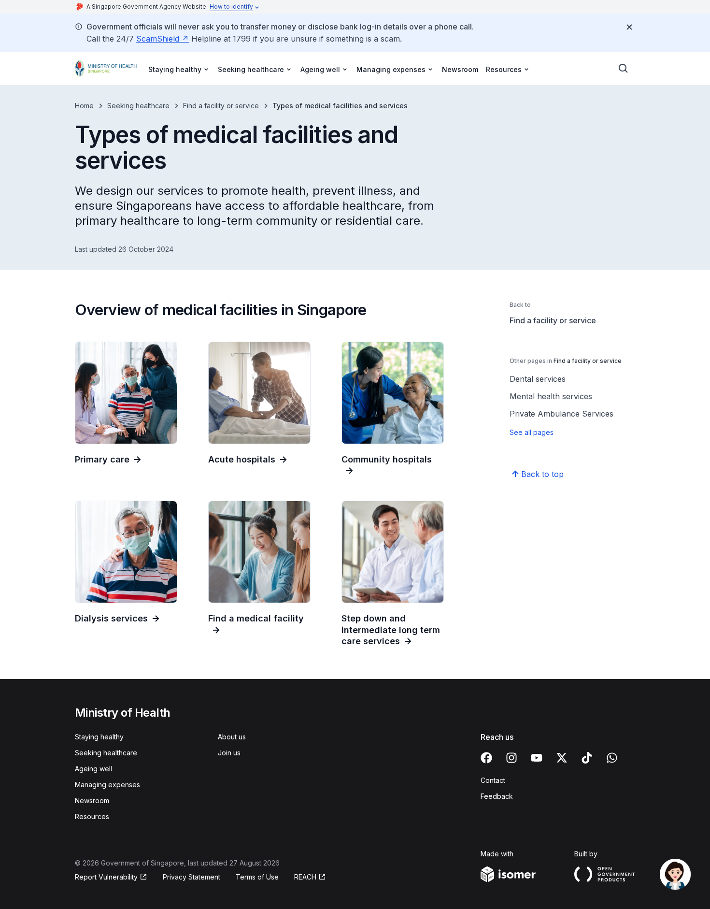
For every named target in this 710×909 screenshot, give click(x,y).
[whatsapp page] (612, 758)
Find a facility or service (221, 105)
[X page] (562, 758)
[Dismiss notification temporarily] (629, 27)
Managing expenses (107, 784)
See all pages (532, 432)
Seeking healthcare (138, 105)
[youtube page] (536, 758)
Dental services (538, 379)
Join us (229, 753)
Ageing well (93, 769)
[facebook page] (486, 758)
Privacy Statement (191, 877)
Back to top (542, 474)
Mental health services (551, 396)
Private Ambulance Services (561, 413)
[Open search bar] (623, 68)
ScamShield (157, 38)
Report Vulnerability (106, 877)
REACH (305, 877)
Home (84, 105)
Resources (92, 816)
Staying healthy (99, 737)
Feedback (497, 796)
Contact (493, 780)
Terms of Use (257, 877)
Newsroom (460, 69)
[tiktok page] (587, 758)
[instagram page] (511, 758)
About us (232, 737)
